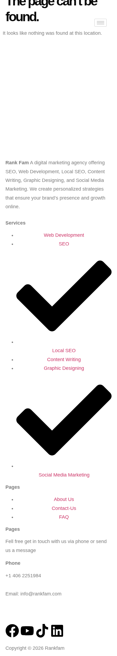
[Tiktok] (42, 631)
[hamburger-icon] (100, 23)
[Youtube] (27, 631)
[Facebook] (12, 631)
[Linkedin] (57, 631)
